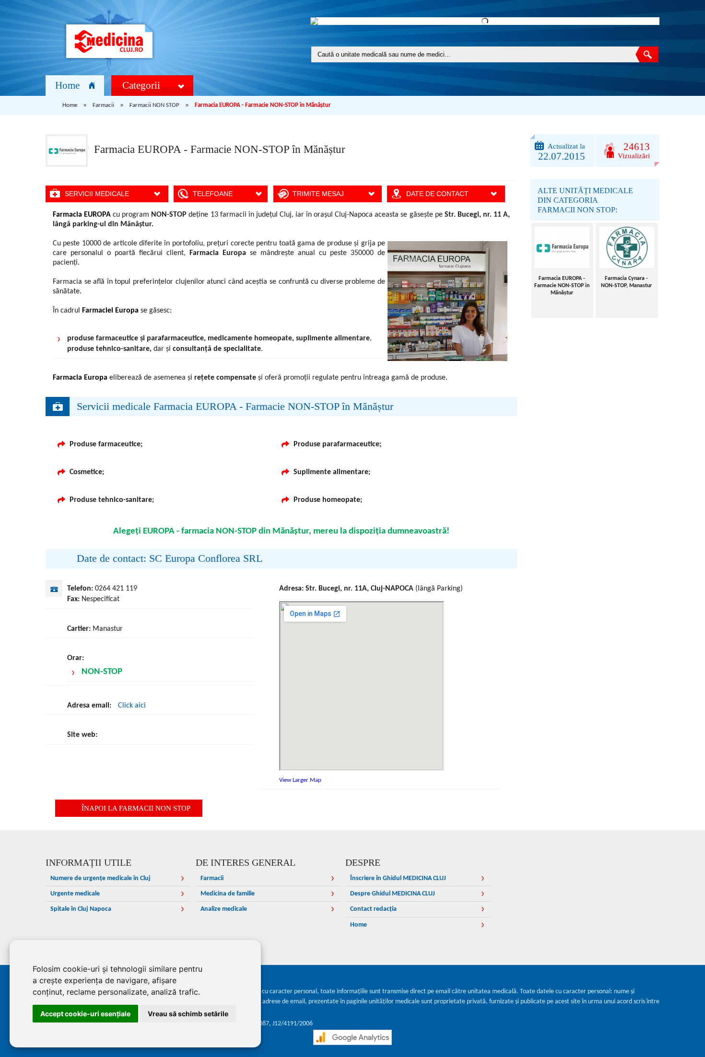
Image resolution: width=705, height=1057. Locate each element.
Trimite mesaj (318, 193)
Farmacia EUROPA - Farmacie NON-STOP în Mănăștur (561, 286)
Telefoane (213, 193)
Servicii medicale (97, 193)
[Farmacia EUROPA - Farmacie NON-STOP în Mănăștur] (562, 247)
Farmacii (103, 105)
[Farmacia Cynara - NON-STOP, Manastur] (627, 247)
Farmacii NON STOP (154, 105)
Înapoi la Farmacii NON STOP (136, 808)
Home (67, 85)
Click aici (132, 705)
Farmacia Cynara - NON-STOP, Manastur (626, 282)
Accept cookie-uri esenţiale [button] (85, 1014)
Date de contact (437, 193)
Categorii (141, 85)
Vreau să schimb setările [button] (188, 1014)
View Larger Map (300, 780)
